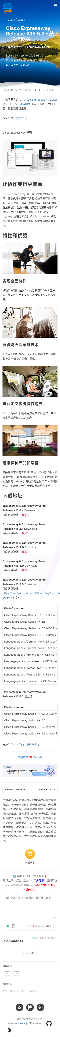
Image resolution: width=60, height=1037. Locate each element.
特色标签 (7, 966)
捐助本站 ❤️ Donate (30, 757)
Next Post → (47, 789)
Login (48, 926)
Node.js (24, 1023)
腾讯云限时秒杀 (10, 991)
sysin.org (21, 118)
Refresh (30, 953)
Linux (10, 20)
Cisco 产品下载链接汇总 (25, 744)
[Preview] (13, 926)
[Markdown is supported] (9, 926)
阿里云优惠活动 (28, 991)
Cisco (20, 20)
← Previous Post (15, 789)
